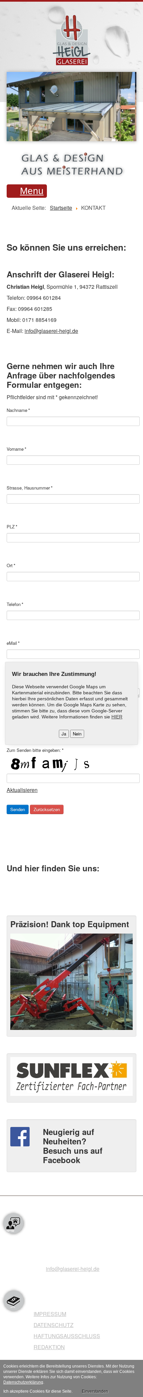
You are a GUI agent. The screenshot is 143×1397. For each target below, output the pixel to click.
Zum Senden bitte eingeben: (35, 750)
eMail (13, 643)
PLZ (12, 527)
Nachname (18, 410)
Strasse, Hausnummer (30, 488)
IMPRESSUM (50, 1314)
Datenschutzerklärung (23, 1382)
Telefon (15, 604)
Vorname (16, 449)
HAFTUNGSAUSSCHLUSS (67, 1336)
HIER (116, 716)
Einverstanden (95, 1391)
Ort (11, 565)
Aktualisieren (22, 790)
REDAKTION (49, 1347)
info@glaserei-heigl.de (51, 331)
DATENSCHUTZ (53, 1325)
